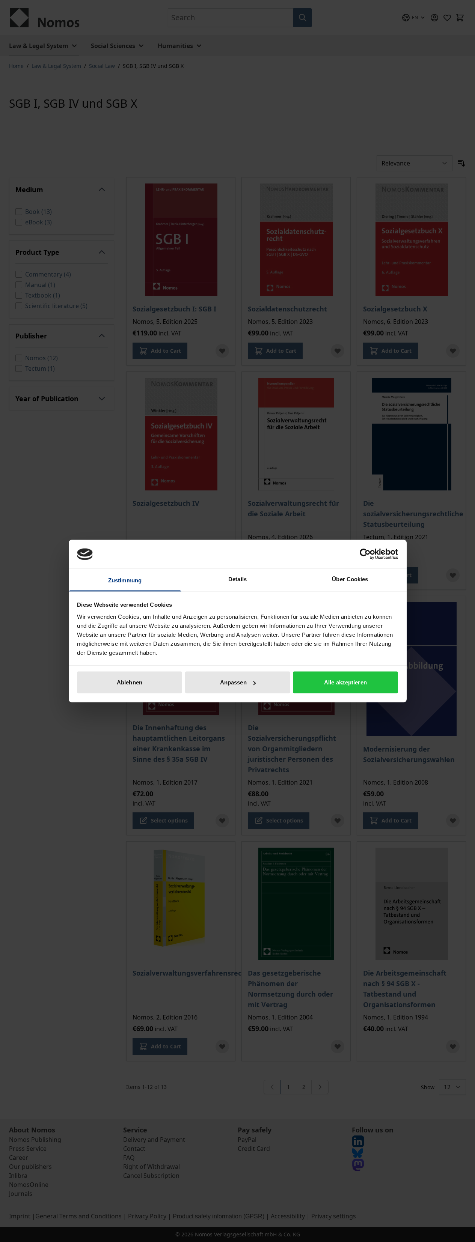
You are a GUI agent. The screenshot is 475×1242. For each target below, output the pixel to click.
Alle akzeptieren (345, 682)
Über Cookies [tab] (350, 579)
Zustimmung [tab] (125, 580)
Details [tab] (237, 579)
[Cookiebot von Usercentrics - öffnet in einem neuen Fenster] (365, 554)
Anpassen (233, 682)
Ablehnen (129, 682)
